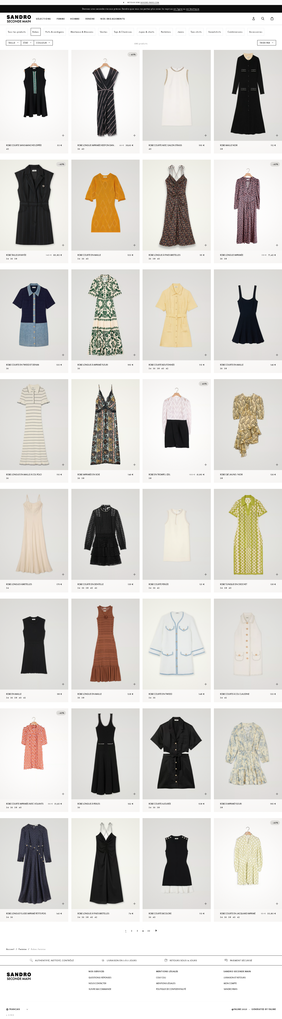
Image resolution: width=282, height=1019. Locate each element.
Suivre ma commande (100, 989)
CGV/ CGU (161, 977)
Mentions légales (165, 983)
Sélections (43, 19)
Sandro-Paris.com (149, 2)
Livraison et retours (235, 977)
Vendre (90, 19)
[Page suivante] (156, 931)
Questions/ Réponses (100, 977)
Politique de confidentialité (171, 989)
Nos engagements (113, 19)
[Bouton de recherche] (263, 19)
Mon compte (230, 983)
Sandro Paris (230, 989)
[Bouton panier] (272, 19)
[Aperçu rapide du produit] (63, 136)
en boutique (192, 9)
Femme (61, 19)
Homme (74, 19)
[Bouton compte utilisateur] (253, 19)
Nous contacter (97, 983)
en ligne (178, 9)
